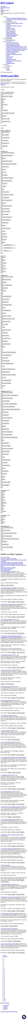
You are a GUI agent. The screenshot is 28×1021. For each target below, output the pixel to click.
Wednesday (3, 502)
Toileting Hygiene (4, 471)
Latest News (9, 20)
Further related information (7, 569)
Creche (2, 366)
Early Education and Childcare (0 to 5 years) (16, 47)
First (4, 955)
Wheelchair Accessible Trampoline (8, 374)
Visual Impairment (5, 423)
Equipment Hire (4, 332)
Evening (3, 522)
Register (8, 69)
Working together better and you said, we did (16, 46)
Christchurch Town (5, 192)
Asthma (2, 457)
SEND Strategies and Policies (13, 45)
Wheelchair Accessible (6, 279)
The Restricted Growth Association (10, 913)
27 (4, 991)
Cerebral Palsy (4, 462)
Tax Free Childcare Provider (7, 527)
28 (4, 992)
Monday (2, 497)
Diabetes (3, 479)
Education (3, 99)
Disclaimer (5, 1008)
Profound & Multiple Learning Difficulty (9, 437)
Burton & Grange (4, 214)
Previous (5, 956)
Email (9, 601)
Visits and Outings (5, 299)
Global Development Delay (6, 398)
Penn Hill (3, 231)
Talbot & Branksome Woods (7, 178)
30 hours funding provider (6, 536)
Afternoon (3, 516)
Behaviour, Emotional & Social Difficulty (9, 395)
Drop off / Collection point (6, 285)
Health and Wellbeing (11, 36)
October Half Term (5, 143)
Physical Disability (5, 420)
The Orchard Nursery (7, 791)
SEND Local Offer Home (12, 42)
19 (4, 981)
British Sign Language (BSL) (7, 363)
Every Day (3, 511)
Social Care (9, 58)
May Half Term (4, 146)
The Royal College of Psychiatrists (10, 928)
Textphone (3, 377)
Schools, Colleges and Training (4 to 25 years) (16, 49)
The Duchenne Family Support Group (10, 604)
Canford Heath (4, 175)
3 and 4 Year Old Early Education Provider (10, 538)
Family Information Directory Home (14, 23)
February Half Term (5, 137)
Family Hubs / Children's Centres (13, 25)
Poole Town (3, 172)
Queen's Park (4, 236)
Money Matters (9, 56)
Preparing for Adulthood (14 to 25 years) (15, 50)
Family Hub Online (9, 39)
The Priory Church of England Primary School (12, 834)
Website (3, 585)
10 (4, 969)
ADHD (2, 440)
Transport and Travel (11, 53)
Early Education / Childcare (6, 96)
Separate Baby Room (5, 344)
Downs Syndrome (4, 454)
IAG (2, 107)
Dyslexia (3, 468)
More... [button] (2, 148)
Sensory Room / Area (5, 338)
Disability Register (10, 63)
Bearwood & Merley (5, 208)
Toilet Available (4, 288)
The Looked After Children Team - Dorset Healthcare (14, 757)
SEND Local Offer (15, 52)
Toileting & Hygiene (5, 485)
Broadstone (3, 233)
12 (4, 972)
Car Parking (3, 282)
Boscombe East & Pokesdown (7, 152)
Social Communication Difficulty (7, 406)
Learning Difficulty (5, 443)
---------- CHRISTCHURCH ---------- (8, 247)
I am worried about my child (12, 44)
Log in (7, 68)
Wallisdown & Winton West (6, 155)
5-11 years (3, 271)
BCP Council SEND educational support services (12, 563)
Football (2, 327)
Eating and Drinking (5, 451)
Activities (8, 27)
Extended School (4, 544)
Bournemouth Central (5, 228)
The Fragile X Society (6, 655)
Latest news (9, 37)
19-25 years (3, 263)
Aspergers (3, 426)
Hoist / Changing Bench (6, 355)
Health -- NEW (4, 104)
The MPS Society (6, 775)
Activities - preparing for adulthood (9, 558)
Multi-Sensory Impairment (6, 417)
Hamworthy (3, 203)
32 (4, 997)
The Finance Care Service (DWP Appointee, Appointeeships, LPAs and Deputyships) (11, 636)
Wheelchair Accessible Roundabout (8, 352)
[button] (14, 87)
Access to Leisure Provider (6, 547)
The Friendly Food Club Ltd (7, 670)
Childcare (8, 24)
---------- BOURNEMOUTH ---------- (8, 245)
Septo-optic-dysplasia (5, 459)
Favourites (3, 84)
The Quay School (6, 865)
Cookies (5, 1006)
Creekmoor (3, 186)
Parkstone (3, 158)
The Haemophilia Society (7, 700)
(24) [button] (10, 130)
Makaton (3, 346)
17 (4, 978)
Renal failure (3, 473)
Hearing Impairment (5, 401)
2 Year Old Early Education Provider (8, 533)
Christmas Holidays (5, 132)
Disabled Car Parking (5, 321)
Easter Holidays (4, 140)
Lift (1, 349)
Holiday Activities (10, 28)
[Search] (26, 82)
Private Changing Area (5, 310)
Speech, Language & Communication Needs (10, 409)
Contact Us (7, 65)
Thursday (3, 505)
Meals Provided (4, 324)
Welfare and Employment (12, 35)
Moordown (3, 225)
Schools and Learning (11, 33)
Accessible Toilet (4, 302)
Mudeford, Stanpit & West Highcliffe (8, 164)
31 (4, 996)
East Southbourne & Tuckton (7, 194)
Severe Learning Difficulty (6, 434)
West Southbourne (5, 197)
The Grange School (5, 686)
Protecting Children (10, 32)
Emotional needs (4, 412)
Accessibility (6, 1005)
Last (4, 1000)
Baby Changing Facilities (6, 304)
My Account (6, 68)
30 (4, 995)
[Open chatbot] (24, 1017)
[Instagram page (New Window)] (11, 1002)
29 (4, 994)
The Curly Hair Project (6, 571)
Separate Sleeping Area (6, 296)
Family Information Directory (13, 29)
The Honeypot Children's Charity (9, 715)
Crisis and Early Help (11, 59)
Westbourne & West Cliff (6, 205)
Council (7, 3)
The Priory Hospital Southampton (9, 848)
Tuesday (3, 500)
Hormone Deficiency (5, 465)
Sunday (2, 494)
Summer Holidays (5, 134)
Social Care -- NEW (5, 118)
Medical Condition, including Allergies (9, 403)
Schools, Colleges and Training (7, 113)
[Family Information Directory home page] (9, 1011)
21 (4, 983)
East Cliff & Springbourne (6, 217)
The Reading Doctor (6, 884)
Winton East (3, 239)
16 (4, 977)
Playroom (3, 307)
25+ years (3, 265)
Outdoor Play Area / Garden (7, 276)
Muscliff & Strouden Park (6, 200)
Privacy (5, 1009)
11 (4, 970)
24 (4, 987)
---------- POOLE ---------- (6, 250)
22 (4, 985)
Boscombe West (4, 222)
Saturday (3, 491)
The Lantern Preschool (7, 742)
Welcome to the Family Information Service (16, 18)
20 (4, 982)
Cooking (3, 386)
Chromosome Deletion (5, 445)
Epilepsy (3, 476)
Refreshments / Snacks (6, 316)
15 (4, 975)
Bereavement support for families (8, 567)
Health (7, 55)
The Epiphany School (6, 619)
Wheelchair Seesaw (5, 372)
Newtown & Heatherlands (6, 180)
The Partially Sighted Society (8, 819)
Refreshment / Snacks (5, 330)
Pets (2, 293)
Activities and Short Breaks (12, 51)
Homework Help (4, 358)
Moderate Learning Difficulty (7, 448)
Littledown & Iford (4, 166)
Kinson (2, 189)
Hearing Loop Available (6, 383)
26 (4, 990)
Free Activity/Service (5, 530)
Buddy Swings (4, 341)
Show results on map (5, 570)
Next (4, 999)
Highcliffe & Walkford (5, 211)
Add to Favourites (9, 585)
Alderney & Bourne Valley (6, 161)
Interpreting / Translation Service (8, 369)
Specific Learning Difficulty (6, 431)
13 (4, 973)
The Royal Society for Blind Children (10, 943)
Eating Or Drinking (5, 429)
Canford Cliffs (4, 183)
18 (4, 979)
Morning (2, 519)
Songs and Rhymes (5, 360)
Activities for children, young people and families (12, 562)
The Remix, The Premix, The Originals (11, 897)
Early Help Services (10, 31)
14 (4, 974)
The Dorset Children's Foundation (9, 588)
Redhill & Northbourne (5, 219)
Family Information (5, 1002)
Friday (2, 508)
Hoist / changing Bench (6, 380)
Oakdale (3, 242)
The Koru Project (6, 730)
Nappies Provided (4, 335)
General (15, 18)
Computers (3, 290)
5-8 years (3, 260)
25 (4, 988)
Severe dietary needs (5, 482)
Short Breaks (4, 541)
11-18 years (3, 268)
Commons (3, 169)
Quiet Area (3, 313)
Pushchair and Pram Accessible (7, 318)
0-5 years (3, 257)
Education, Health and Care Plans (14, 54)
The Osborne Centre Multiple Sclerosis (11, 806)
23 (4, 986)
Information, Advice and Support (13, 60)
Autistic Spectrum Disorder (6, 392)
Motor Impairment (4, 415)
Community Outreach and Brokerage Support (16, 19)
